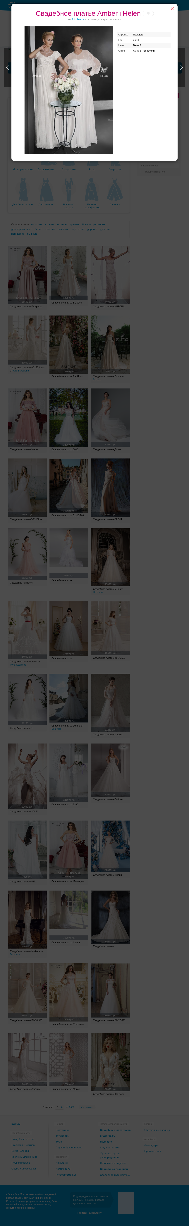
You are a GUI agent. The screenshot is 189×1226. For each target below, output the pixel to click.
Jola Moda (78, 19)
